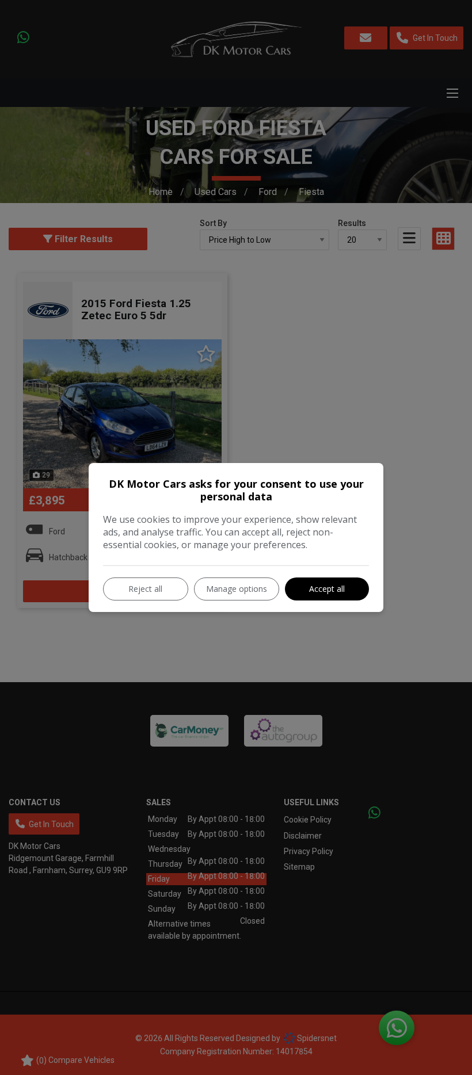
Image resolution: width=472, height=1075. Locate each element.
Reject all (145, 588)
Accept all (327, 588)
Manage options (236, 588)
